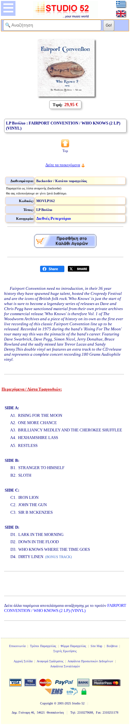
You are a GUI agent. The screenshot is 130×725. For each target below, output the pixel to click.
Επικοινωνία (17, 646)
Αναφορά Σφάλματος (50, 661)
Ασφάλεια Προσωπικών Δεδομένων (90, 661)
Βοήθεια (112, 646)
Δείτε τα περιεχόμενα (62, 164)
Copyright (46, 703)
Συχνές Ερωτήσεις (65, 651)
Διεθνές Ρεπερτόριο (53, 218)
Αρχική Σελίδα (23, 661)
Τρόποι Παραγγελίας (43, 646)
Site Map (96, 646)
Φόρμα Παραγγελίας (73, 646)
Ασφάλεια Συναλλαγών (65, 666)
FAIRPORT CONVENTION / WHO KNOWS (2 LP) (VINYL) (65, 608)
